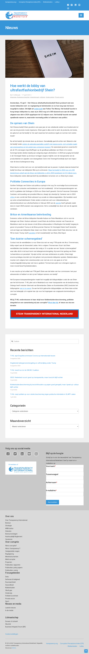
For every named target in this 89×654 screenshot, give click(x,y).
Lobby (57, 2)
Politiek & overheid (11, 596)
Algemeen (13, 97)
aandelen (32, 233)
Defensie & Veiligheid (12, 579)
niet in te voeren (25, 288)
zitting (12, 197)
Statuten (8, 531)
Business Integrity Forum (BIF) (15, 627)
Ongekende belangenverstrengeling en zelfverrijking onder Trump (33, 363)
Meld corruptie (10, 559)
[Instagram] (68, 8)
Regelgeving (9, 554)
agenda (58, 203)
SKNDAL (14, 648)
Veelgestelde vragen (12, 551)
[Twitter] (71, 5)
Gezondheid (9, 585)
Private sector (59, 97)
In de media (9, 610)
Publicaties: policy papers (13, 567)
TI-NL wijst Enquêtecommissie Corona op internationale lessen (32, 356)
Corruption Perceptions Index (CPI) (29, 2)
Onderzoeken (50, 97)
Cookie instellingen (11, 634)
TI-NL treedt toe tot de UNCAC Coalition (24, 370)
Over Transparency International (16, 520)
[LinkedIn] (75, 5)
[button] (81, 15)
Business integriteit (23, 97)
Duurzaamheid (10, 582)
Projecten (8, 562)
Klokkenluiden (47, 2)
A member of (13, 465)
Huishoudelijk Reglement (13, 536)
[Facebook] (68, 5)
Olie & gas (8, 590)
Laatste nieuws (10, 608)
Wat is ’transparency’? (12, 548)
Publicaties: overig (11, 570)
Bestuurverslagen (11, 534)
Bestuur (8, 523)
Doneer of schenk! (11, 621)
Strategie (8, 525)
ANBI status (9, 528)
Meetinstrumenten (11, 556)
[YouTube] (79, 5)
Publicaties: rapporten (12, 565)
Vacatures (8, 539)
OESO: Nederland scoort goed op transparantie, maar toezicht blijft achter (36, 377)
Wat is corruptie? (11, 546)
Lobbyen (42, 97)
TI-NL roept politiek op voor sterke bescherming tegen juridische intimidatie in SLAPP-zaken (43, 394)
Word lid (8, 624)
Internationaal (34, 97)
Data (7, 577)
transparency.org (10, 2)
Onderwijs (8, 593)
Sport (7, 601)
